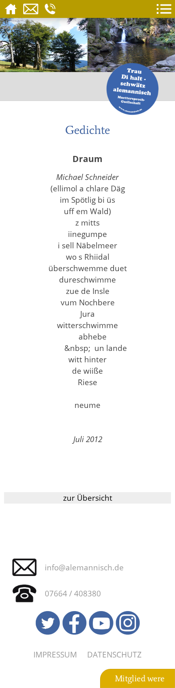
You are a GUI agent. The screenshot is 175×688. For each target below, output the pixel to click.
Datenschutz (114, 654)
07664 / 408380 (73, 593)
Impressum (55, 654)
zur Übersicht (87, 498)
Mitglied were (139, 678)
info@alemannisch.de (84, 567)
